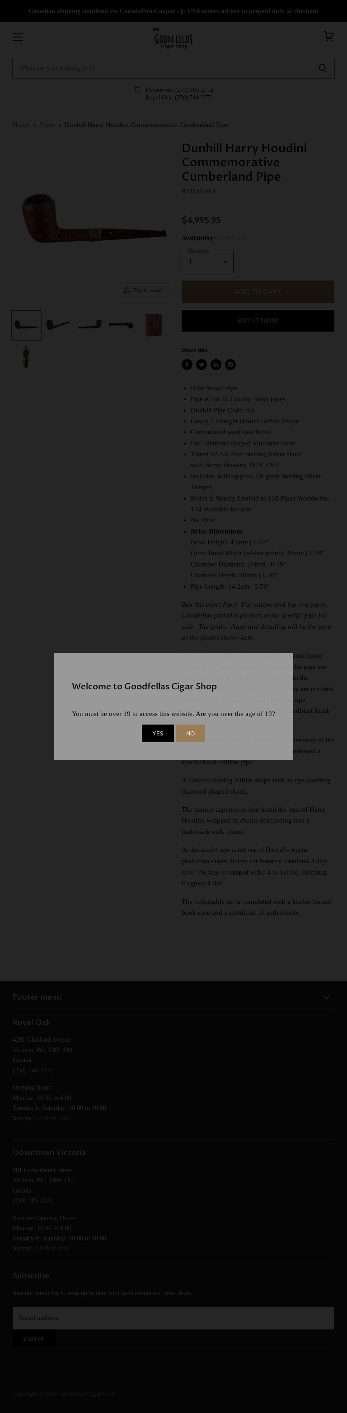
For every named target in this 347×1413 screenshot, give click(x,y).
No (190, 733)
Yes (157, 733)
